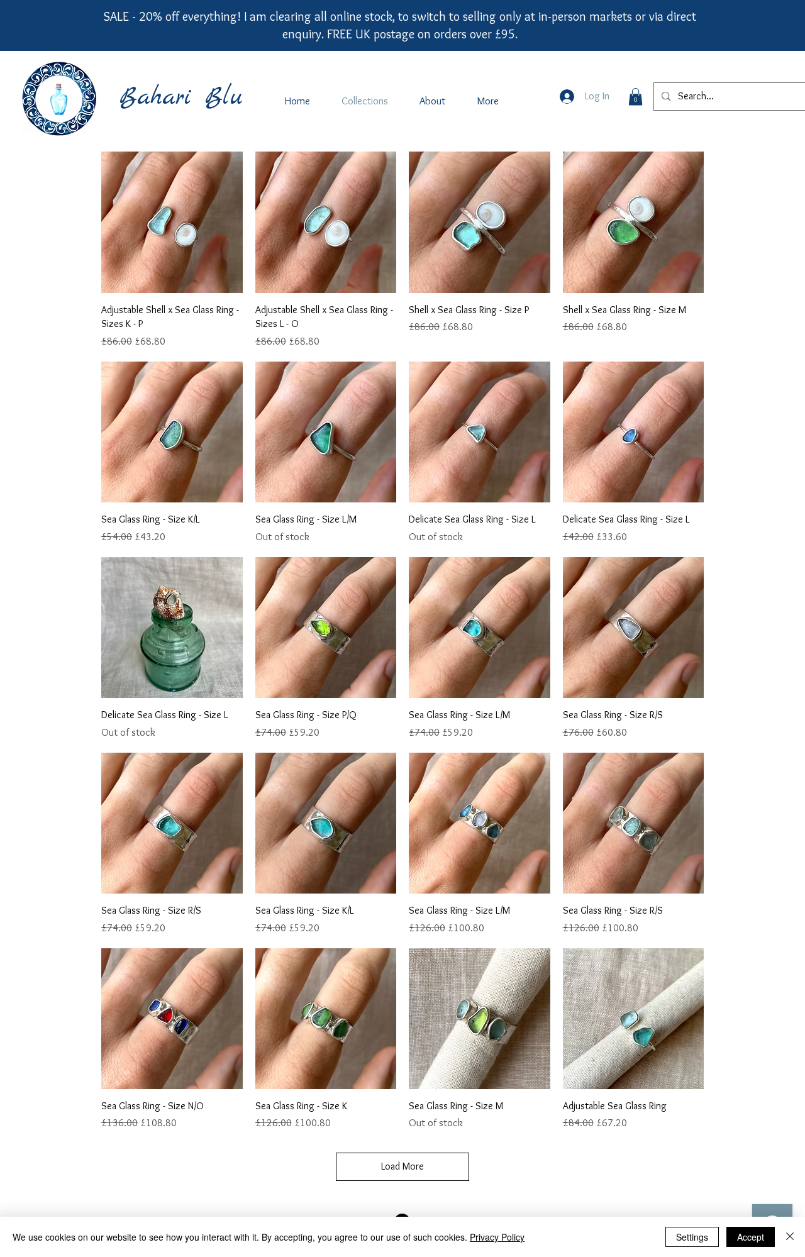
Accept (750, 1237)
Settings (692, 1237)
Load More (402, 1166)
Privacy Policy (497, 1237)
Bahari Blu (180, 97)
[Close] (789, 1237)
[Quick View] (172, 222)
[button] (635, 96)
